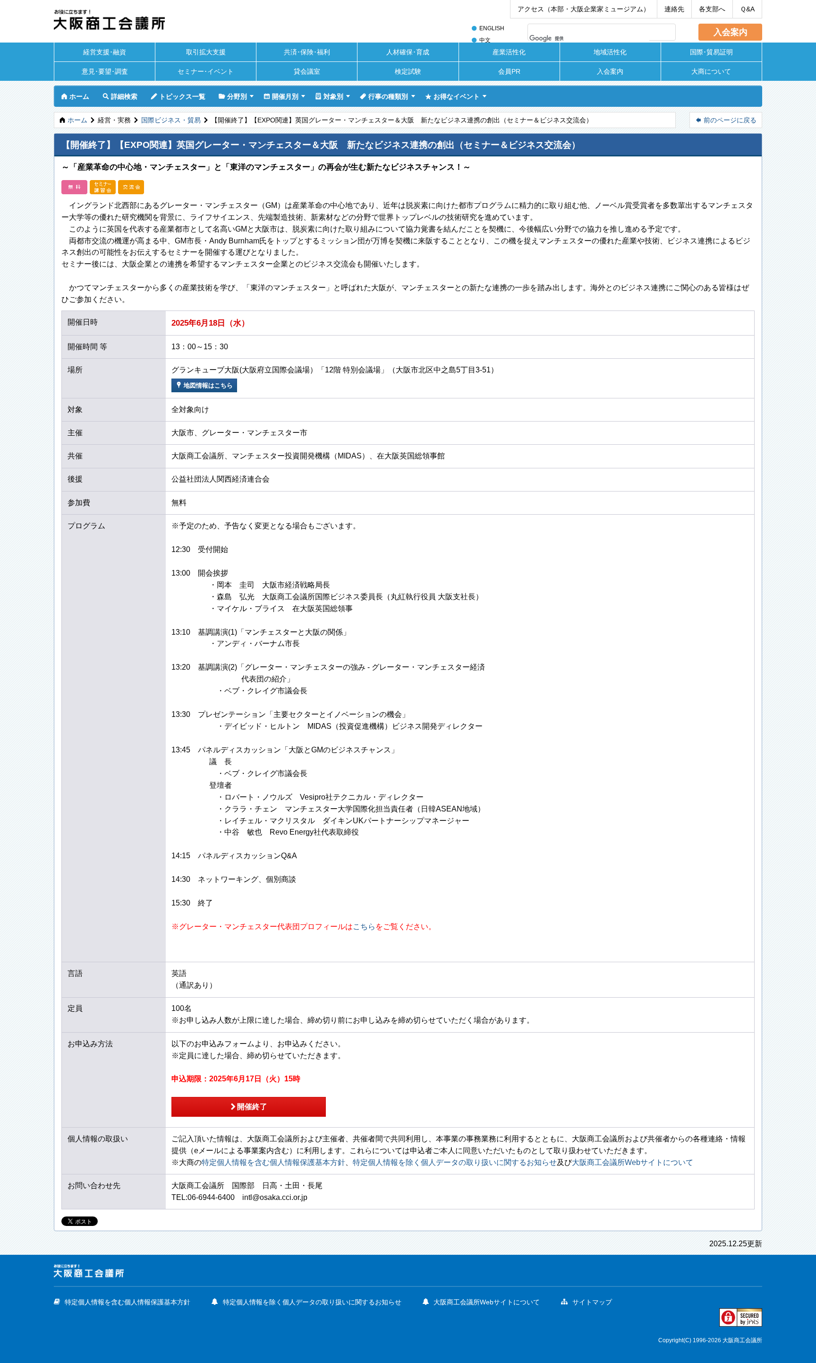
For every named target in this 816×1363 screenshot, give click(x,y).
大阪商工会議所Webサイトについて (632, 1162)
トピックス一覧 (178, 96)
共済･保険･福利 (307, 52)
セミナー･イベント (206, 71)
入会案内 (731, 32)
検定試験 (408, 71)
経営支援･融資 (104, 52)
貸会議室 (307, 71)
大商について (711, 71)
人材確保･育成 (407, 52)
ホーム (75, 96)
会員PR (509, 71)
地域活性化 (610, 52)
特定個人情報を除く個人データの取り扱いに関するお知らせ (455, 1162)
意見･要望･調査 (105, 71)
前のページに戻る (725, 120)
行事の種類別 (384, 96)
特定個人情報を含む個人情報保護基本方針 (273, 1162)
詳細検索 (119, 96)
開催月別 (281, 96)
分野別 (233, 96)
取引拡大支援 (206, 52)
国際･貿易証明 (711, 52)
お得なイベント (452, 96)
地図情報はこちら (204, 385)
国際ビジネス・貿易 (171, 120)
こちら (364, 927)
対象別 (329, 96)
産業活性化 (509, 52)
